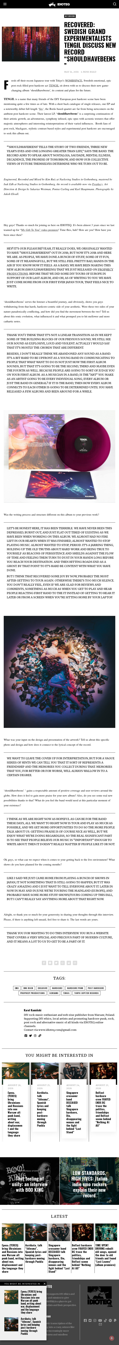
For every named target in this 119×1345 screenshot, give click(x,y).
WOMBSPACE (73, 80)
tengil (66, 993)
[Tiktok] (105, 1320)
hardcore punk (75, 988)
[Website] (40, 1035)
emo (17, 988)
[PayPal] (115, 1320)
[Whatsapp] (62, 963)
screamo (53, 993)
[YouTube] (100, 1320)
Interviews (70, 16)
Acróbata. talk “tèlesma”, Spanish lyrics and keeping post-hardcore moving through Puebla (31, 1326)
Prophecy (97, 184)
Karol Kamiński (32, 1010)
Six (41, 109)
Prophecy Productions (32, 993)
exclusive (42, 988)
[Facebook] (44, 963)
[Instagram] (35, 1035)
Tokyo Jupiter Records (86, 993)
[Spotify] (110, 1320)
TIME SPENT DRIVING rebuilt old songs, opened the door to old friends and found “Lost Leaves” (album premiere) (105, 1255)
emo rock (28, 988)
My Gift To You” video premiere (39, 230)
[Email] (75, 963)
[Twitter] (56, 963)
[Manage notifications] (111, 1338)
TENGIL (54, 85)
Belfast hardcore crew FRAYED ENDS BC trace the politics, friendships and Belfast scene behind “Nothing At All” (103, 1108)
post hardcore (96, 988)
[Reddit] (69, 963)
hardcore (57, 988)
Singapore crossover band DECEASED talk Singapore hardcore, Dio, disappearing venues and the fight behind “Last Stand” (74, 1112)
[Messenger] (50, 963)
